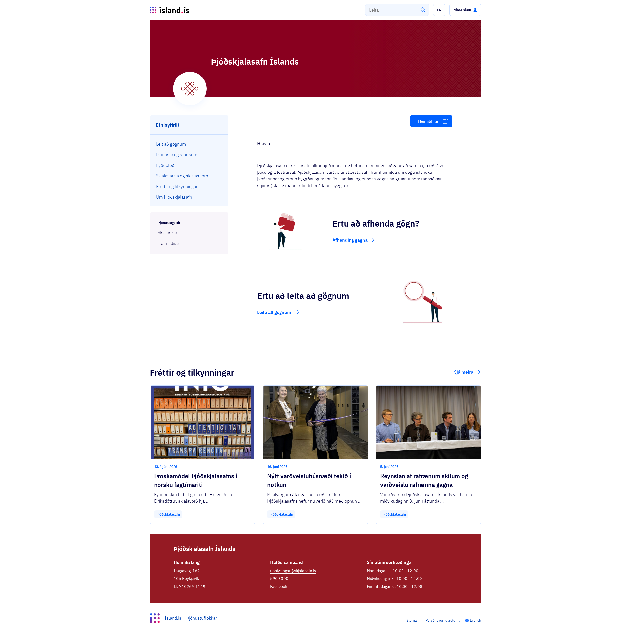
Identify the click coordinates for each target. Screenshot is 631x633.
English (475, 620)
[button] (439, 10)
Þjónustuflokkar (201, 618)
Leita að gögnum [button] (274, 312)
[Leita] (423, 10)
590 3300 (279, 578)
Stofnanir (413, 620)
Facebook (278, 586)
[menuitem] (189, 144)
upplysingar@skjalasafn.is (293, 570)
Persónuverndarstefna (443, 620)
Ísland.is (173, 618)
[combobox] (397, 10)
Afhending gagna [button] (350, 240)
